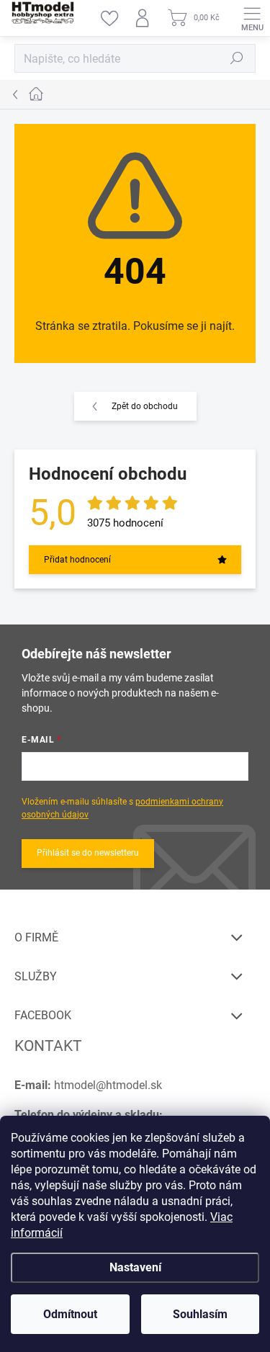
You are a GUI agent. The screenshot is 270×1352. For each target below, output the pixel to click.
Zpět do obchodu (145, 406)
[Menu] (252, 18)
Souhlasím (200, 1314)
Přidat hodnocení (77, 560)
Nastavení (135, 1267)
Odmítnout (70, 1314)
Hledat (237, 58)
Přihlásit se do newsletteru (88, 853)
